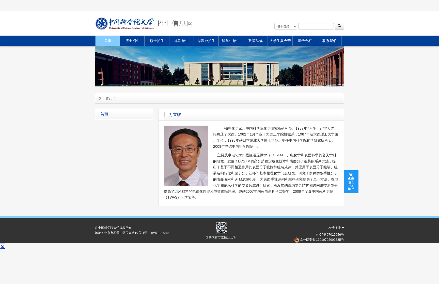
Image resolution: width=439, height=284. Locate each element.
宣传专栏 (305, 41)
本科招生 (182, 41)
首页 (107, 41)
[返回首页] (174, 24)
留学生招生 (231, 41)
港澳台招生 (206, 41)
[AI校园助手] (351, 182)
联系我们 (329, 41)
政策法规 (255, 41)
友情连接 (334, 228)
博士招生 (132, 41)
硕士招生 (157, 41)
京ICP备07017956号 (330, 234)
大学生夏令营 (280, 41)
